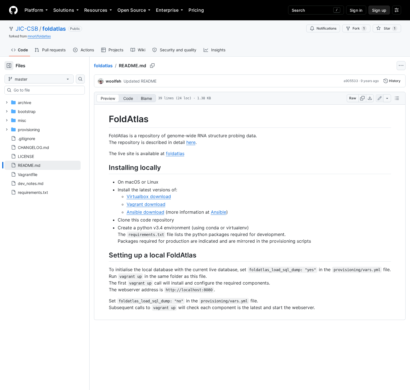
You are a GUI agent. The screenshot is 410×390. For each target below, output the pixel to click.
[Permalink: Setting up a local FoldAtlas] (105, 255)
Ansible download (145, 212)
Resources (95, 10)
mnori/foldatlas (39, 36)
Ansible (218, 212)
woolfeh (113, 81)
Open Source (131, 10)
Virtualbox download (149, 196)
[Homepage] (13, 10)
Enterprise (167, 10)
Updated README (140, 81)
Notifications (326, 28)
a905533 (351, 81)
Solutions (63, 10)
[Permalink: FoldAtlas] (105, 119)
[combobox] (47, 90)
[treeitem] (42, 165)
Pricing (196, 10)
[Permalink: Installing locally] (105, 167)
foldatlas (54, 28)
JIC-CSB (27, 28)
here (191, 142)
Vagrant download (146, 204)
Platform (34, 10)
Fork (359, 28)
